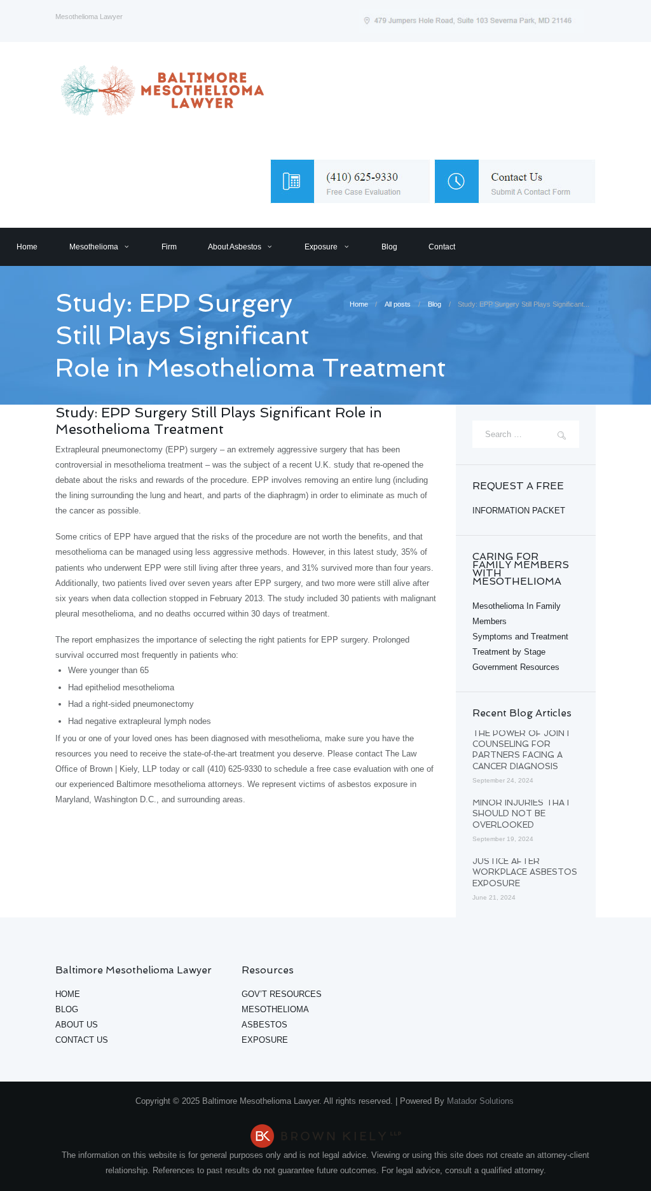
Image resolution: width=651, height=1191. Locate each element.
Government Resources (515, 667)
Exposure (321, 246)
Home (27, 246)
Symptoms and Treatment (520, 636)
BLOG (66, 1009)
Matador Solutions (481, 1101)
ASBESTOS (264, 1024)
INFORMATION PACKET (518, 510)
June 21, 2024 (494, 897)
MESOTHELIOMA (275, 1009)
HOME (67, 994)
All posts (398, 304)
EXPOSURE (265, 1040)
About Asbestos (234, 246)
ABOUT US (76, 1024)
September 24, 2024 (502, 780)
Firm (169, 246)
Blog (389, 246)
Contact (441, 246)
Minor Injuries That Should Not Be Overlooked (521, 814)
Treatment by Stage (508, 652)
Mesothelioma (93, 246)
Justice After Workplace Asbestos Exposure (524, 872)
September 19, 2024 (502, 838)
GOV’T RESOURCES (282, 994)
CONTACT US (81, 1040)
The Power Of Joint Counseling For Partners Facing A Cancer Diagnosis (521, 749)
